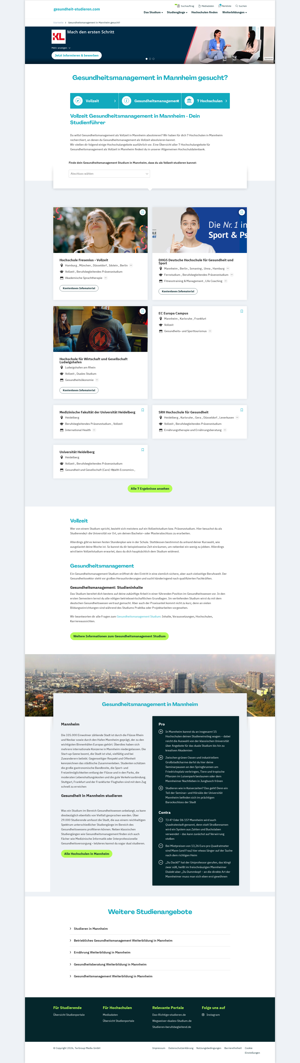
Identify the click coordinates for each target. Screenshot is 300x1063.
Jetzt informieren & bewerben (77, 55)
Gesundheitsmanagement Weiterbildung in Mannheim (113, 976)
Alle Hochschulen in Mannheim (86, 854)
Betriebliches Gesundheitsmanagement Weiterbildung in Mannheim (123, 940)
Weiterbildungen (233, 12)
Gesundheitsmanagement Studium (139, 616)
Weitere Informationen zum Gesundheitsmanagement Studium (119, 636)
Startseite (58, 22)
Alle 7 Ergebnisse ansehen (150, 488)
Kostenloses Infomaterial (79, 288)
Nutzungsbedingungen (208, 1048)
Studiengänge (176, 12)
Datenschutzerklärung (180, 1048)
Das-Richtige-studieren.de (169, 1014)
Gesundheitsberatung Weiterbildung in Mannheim (110, 964)
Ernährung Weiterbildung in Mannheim (102, 952)
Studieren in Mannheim (91, 928)
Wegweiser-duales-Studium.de (172, 1021)
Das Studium (152, 12)
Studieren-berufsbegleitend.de (171, 1027)
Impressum (158, 1048)
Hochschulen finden (204, 12)
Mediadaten (110, 1014)
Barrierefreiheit (233, 1048)
